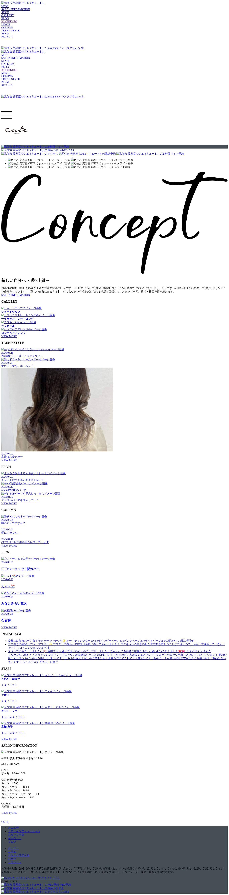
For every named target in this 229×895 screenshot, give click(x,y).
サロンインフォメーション (24, 831)
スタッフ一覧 (16, 834)
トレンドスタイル (19, 855)
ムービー (13, 848)
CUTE (5, 821)
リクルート (14, 862)
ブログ (12, 841)
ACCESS (63, 891)
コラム (12, 851)
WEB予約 (65, 884)
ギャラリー (14, 838)
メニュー (13, 827)
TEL (61, 888)
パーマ (12, 858)
